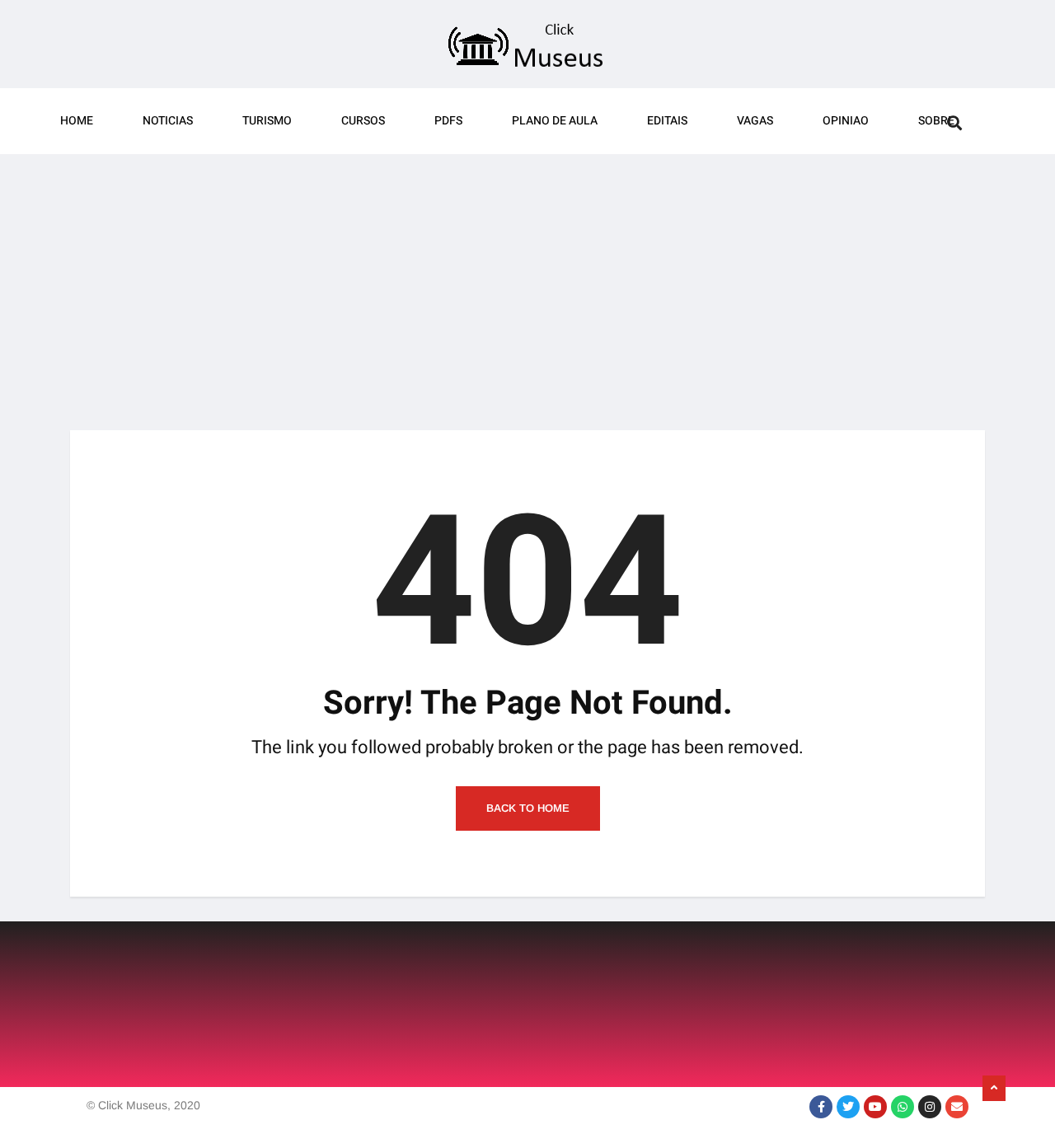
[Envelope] (956, 1106)
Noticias (168, 120)
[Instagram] (929, 1106)
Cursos (363, 120)
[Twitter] (848, 1106)
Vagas (755, 120)
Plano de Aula (555, 120)
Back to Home (528, 808)
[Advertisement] (527, 281)
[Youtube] (875, 1106)
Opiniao (846, 120)
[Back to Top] (994, 1088)
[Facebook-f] (820, 1106)
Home (76, 120)
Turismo (267, 120)
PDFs (448, 120)
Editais (667, 120)
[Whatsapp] (902, 1106)
